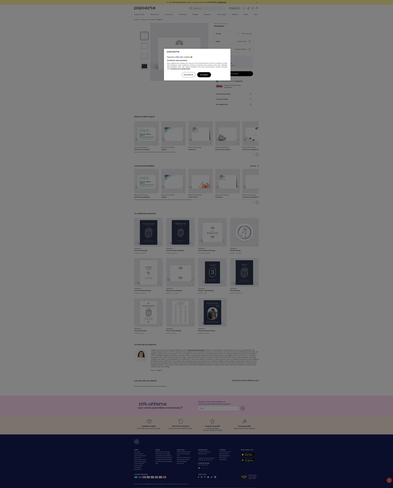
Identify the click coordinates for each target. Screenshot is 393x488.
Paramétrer (188, 74)
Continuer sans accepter (177, 60)
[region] (197, 64)
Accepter (204, 74)
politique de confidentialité (180, 69)
